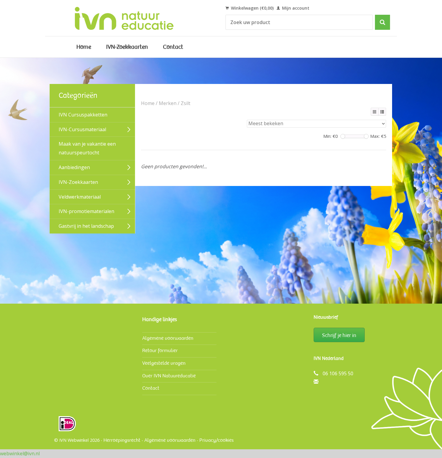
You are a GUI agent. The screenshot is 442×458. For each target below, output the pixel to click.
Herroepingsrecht (121, 440)
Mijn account (295, 8)
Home (83, 47)
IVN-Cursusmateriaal (82, 129)
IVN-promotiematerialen (86, 211)
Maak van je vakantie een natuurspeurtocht (87, 148)
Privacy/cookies (216, 440)
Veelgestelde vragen (164, 363)
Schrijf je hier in (339, 335)
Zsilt (185, 103)
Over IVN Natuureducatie (169, 376)
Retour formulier (160, 350)
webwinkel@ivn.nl (20, 453)
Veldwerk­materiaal (80, 196)
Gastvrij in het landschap (86, 226)
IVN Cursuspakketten (83, 114)
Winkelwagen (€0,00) (252, 8)
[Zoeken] (382, 22)
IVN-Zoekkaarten (127, 47)
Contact (173, 47)
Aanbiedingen (74, 167)
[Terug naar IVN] (131, 18)
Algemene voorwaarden (167, 338)
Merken (167, 103)
